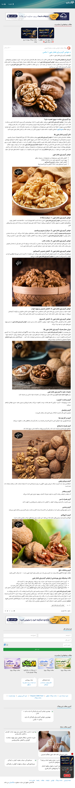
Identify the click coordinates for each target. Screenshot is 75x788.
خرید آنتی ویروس (22, 696)
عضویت (10, 4)
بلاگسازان (11, 782)
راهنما (37, 781)
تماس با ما (32, 781)
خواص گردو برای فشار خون (58, 605)
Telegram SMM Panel (36, 696)
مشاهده (67, 775)
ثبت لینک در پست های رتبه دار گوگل (29, 682)
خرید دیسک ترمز (63, 696)
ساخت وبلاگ (37, 698)
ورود (2, 4)
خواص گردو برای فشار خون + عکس (56, 52)
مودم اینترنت (11, 696)
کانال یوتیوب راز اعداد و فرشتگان (46, 682)
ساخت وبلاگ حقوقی (51, 696)
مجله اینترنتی (67, 781)
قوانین (52, 781)
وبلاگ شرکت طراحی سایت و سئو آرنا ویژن (55, 48)
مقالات (42, 781)
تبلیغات (47, 781)
